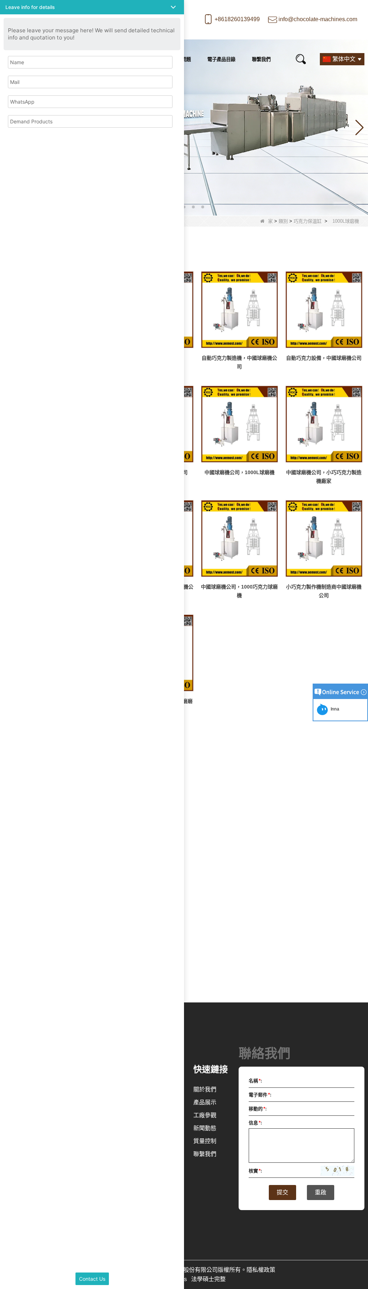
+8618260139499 (237, 19)
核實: (255, 1171)
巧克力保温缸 (308, 221)
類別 (283, 221)
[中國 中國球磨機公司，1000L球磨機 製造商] (239, 424)
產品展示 (204, 1102)
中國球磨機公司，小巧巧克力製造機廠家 (324, 476)
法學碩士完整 (208, 1279)
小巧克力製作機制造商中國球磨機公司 (324, 591)
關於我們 (204, 1089)
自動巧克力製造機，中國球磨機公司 (239, 362)
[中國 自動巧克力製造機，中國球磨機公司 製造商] (239, 310)
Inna (333, 709)
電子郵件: (260, 1094)
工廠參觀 (204, 1115)
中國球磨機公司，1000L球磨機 (239, 472)
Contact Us (92, 1279)
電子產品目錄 (221, 59)
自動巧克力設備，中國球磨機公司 (324, 358)
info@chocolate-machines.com (318, 19)
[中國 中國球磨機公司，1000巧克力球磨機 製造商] (239, 538)
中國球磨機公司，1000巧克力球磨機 (239, 591)
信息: (255, 1122)
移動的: (258, 1108)
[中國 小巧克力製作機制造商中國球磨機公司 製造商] (324, 538)
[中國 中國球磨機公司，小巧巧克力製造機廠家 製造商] (324, 424)
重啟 (320, 1192)
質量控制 (204, 1141)
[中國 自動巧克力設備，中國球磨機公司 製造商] (324, 310)
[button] (184, 207)
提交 (282, 1192)
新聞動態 (204, 1128)
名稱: (255, 1080)
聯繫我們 (261, 59)
